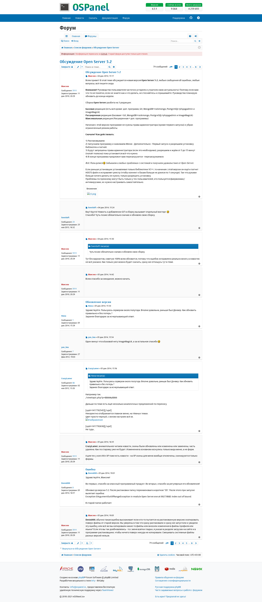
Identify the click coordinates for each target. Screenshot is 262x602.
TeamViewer (108, 590)
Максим (65, 86)
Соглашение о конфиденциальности (173, 580)
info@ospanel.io (78, 587)
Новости (79, 18)
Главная (66, 18)
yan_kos (65, 347)
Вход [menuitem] (196, 36)
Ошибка (90, 469)
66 (73, 383)
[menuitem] (190, 36)
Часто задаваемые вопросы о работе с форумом (178, 590)
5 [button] (190, 66)
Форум (126, 18)
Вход (76, 41)
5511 (74, 90)
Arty (93, 580)
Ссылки (67, 36)
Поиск (66, 41)
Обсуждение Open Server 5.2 (86, 61)
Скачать (93, 18)
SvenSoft (65, 217)
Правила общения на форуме (169, 577)
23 (73, 222)
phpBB (81, 577)
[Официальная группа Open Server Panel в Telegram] (198, 18)
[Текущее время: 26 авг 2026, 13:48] (199, 47)
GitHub (104, 54)
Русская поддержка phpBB (168, 587)
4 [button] (187, 66)
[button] (171, 67)
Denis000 (65, 483)
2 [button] (179, 66)
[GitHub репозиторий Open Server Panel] (191, 18)
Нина (63, 316)
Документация (110, 18)
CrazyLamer (66, 378)
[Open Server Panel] (85, 7)
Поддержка (179, 18)
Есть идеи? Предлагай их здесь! (170, 596)
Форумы (92, 36)
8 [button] (195, 66)
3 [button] (183, 66)
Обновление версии (98, 302)
